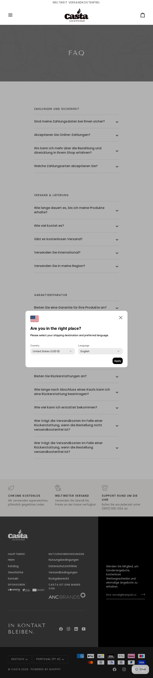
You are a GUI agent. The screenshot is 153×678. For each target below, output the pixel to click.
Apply (117, 360)
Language (83, 345)
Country (34, 345)
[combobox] (46, 351)
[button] (121, 318)
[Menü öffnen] (14, 15)
